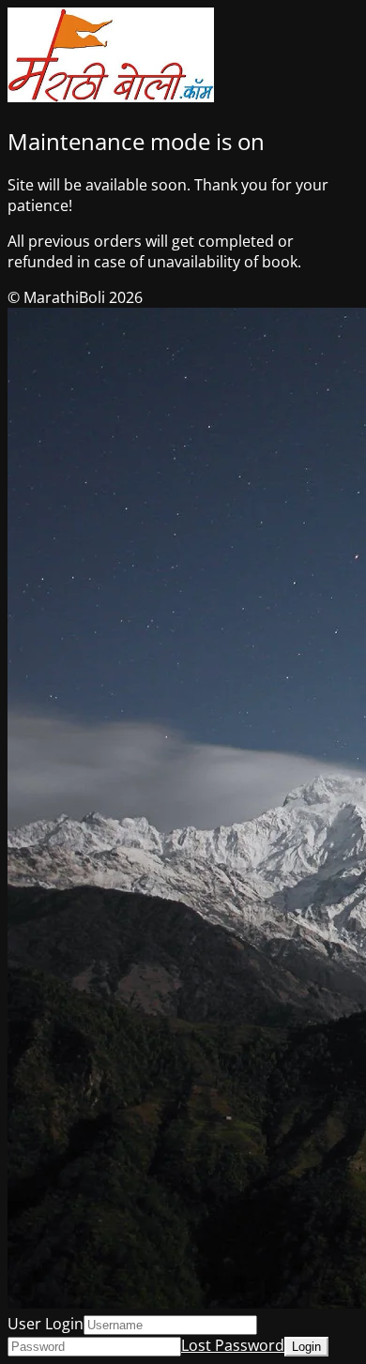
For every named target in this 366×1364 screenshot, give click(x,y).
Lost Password (232, 1345)
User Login (46, 1323)
